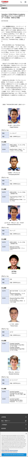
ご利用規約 (4, 424)
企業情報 (3, 417)
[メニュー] (25, 2)
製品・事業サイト (5, 420)
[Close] (26, 433)
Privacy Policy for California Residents (9, 450)
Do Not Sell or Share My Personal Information (14, 454)
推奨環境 (3, 428)
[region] (14, 444)
